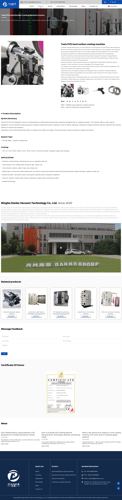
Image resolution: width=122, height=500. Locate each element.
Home (32, 6)
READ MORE (13, 446)
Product (41, 6)
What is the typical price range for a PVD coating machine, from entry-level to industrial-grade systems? (69, 435)
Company (38, 475)
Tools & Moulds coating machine (41, 20)
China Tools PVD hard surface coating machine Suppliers (19, 215)
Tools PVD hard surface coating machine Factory (51, 215)
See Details (17, 316)
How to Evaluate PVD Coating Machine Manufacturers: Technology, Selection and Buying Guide (29, 435)
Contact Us (93, 6)
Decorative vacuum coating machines (64, 475)
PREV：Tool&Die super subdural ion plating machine (77, 105)
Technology (73, 6)
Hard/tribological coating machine (21, 20)
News (83, 6)
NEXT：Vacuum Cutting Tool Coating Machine (75, 107)
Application (61, 6)
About (50, 6)
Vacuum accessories (58, 478)
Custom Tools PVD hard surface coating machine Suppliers (93, 497)
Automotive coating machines (61, 482)
